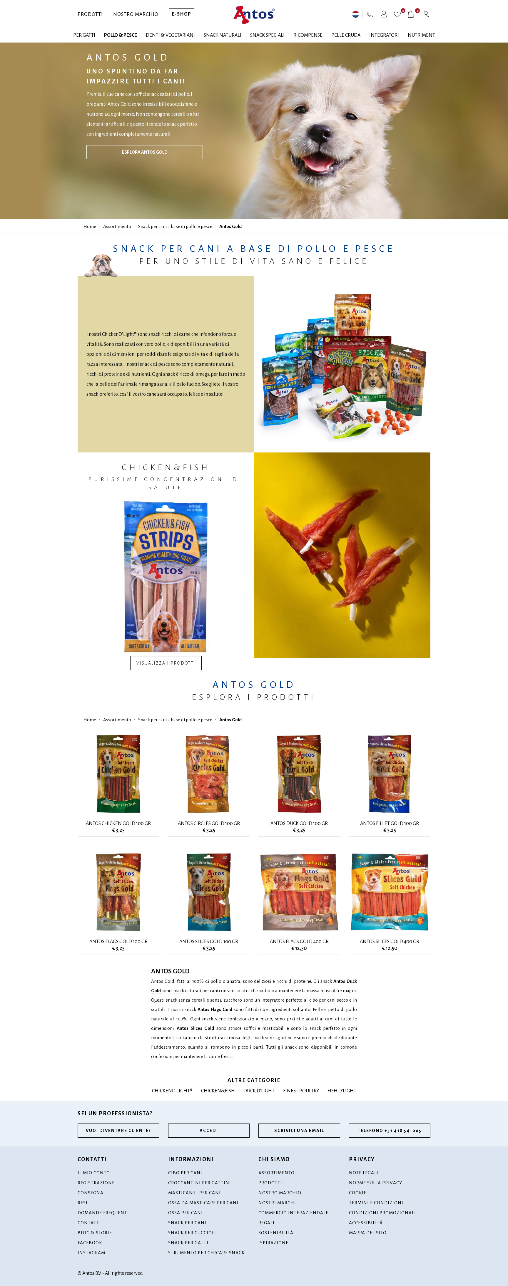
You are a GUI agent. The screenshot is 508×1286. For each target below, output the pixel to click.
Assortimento (117, 226)
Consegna (90, 1192)
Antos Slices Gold (195, 1028)
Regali (266, 1222)
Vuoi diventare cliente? (118, 1130)
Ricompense (307, 35)
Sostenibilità (275, 1232)
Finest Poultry (301, 1091)
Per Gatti (84, 35)
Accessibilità (366, 1222)
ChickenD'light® (172, 1091)
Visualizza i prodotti (165, 663)
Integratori (384, 35)
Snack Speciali (267, 35)
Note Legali (363, 1172)
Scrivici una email (299, 1130)
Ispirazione (273, 1242)
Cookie (357, 1192)
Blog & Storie (95, 1232)
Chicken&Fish (218, 1091)
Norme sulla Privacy (375, 1182)
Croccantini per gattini (199, 1182)
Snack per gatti (188, 1242)
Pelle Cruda (345, 35)
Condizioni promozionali (382, 1212)
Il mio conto (94, 1172)
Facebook (90, 1242)
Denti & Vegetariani (170, 35)
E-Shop (181, 14)
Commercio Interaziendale (293, 1212)
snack (178, 990)
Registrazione (96, 1182)
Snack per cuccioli (192, 1232)
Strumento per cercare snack (206, 1252)
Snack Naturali (222, 35)
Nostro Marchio (135, 14)
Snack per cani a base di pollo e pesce (175, 226)
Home (89, 226)
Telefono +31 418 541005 (390, 1130)
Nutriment (421, 35)
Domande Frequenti (103, 1212)
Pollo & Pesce (120, 35)
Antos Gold (230, 226)
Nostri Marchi (277, 1202)
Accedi (209, 1130)
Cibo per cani (185, 1172)
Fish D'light (341, 1091)
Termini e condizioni (376, 1202)
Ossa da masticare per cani (203, 1202)
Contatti (89, 1222)
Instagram (91, 1252)
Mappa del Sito (368, 1232)
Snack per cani (187, 1222)
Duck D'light (259, 1091)
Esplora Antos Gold (145, 152)
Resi (83, 1202)
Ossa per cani (185, 1212)
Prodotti (90, 14)
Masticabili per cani (194, 1192)
